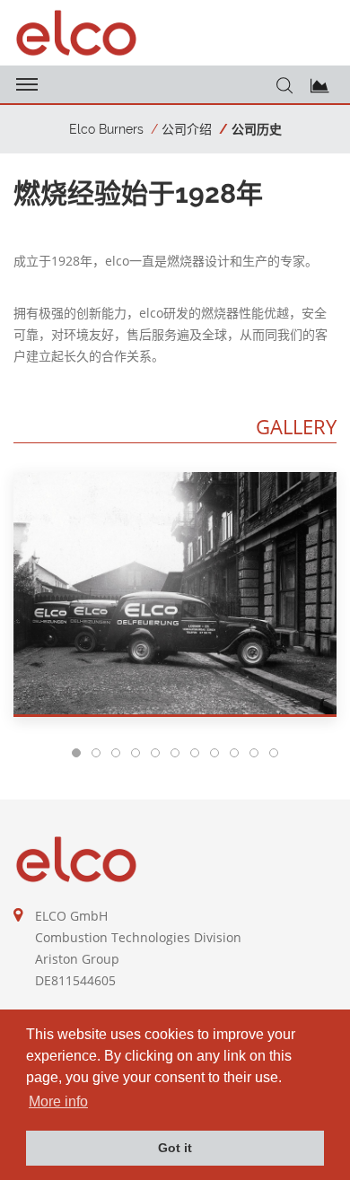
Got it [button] (175, 1148)
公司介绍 (187, 129)
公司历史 (257, 129)
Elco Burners (106, 129)
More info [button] (58, 1101)
